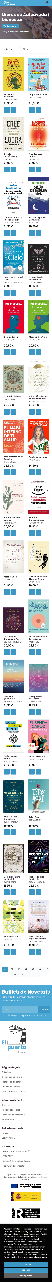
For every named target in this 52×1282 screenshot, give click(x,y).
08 (15, 974)
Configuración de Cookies (14, 1091)
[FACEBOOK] (4, 1057)
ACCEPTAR (26, 1264)
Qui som (6, 1105)
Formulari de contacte (13, 1166)
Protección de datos (11, 1081)
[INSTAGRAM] (11, 1057)
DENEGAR (26, 1270)
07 (46, 969)
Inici (4, 31)
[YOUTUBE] (17, 1057)
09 (21, 974)
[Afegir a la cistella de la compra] (7, 110)
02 (12, 969)
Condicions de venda (12, 1077)
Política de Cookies (11, 1086)
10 (28, 974)
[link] (13, 110)
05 (33, 969)
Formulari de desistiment (14, 1114)
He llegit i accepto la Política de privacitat (29, 1015)
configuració (26, 1275)
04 (26, 969)
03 (19, 969)
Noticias (5, 1133)
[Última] (38, 974)
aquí (45, 1257)
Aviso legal (7, 1072)
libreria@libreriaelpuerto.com (17, 1161)
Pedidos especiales (11, 1109)
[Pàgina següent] (34, 974)
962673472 (8, 1156)
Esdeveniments (9, 1137)
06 (40, 969)
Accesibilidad (8, 1119)
